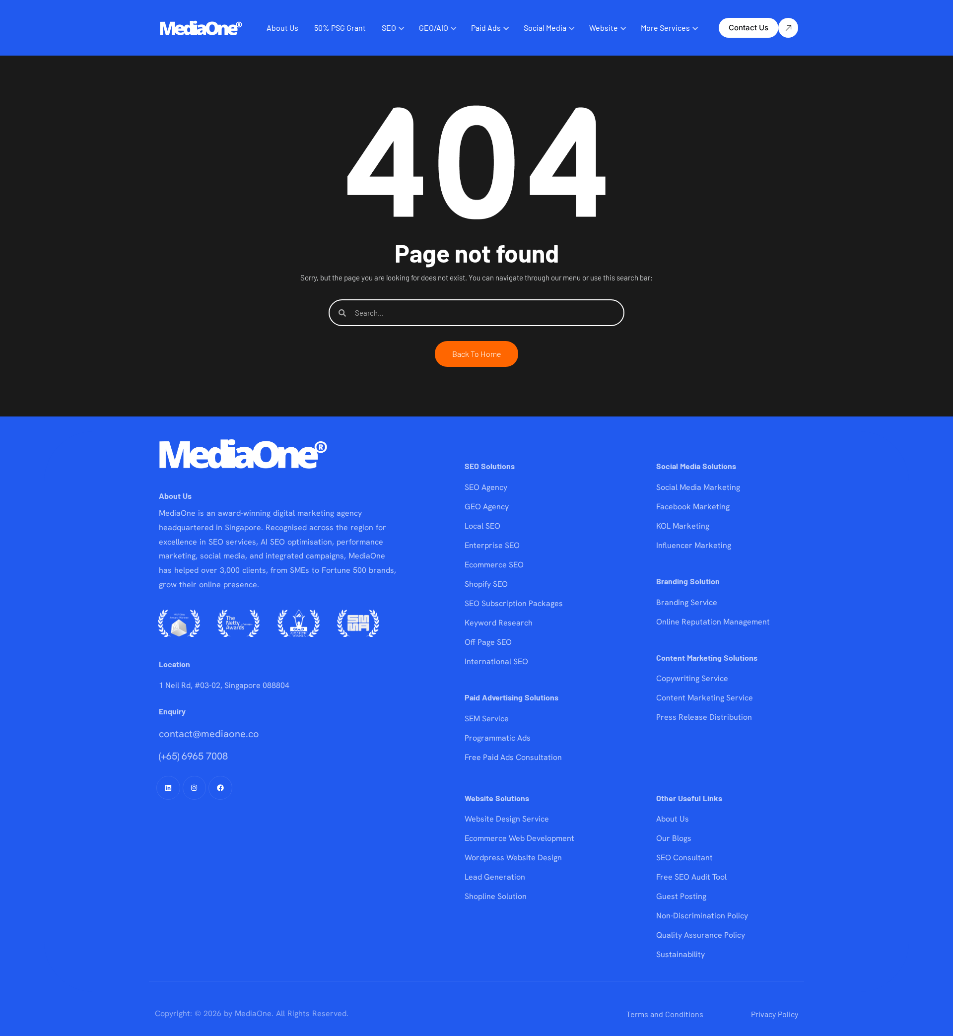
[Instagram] (194, 788)
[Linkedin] (168, 788)
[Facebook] (220, 788)
